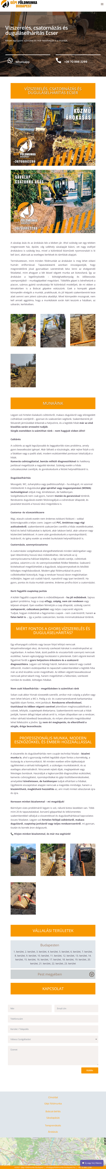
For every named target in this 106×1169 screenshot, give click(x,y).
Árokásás (53, 1131)
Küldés (89, 1070)
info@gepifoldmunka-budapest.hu (60, 1167)
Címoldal (53, 1097)
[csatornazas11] (23, 913)
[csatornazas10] (82, 875)
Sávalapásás (53, 1117)
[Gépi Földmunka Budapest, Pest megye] (53, 346)
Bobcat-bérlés (53, 1111)
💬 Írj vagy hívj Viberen (92, 1163)
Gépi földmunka (53, 1103)
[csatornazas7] (23, 875)
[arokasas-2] (82, 345)
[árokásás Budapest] (23, 345)
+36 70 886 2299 (85, 1167)
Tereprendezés (53, 1125)
